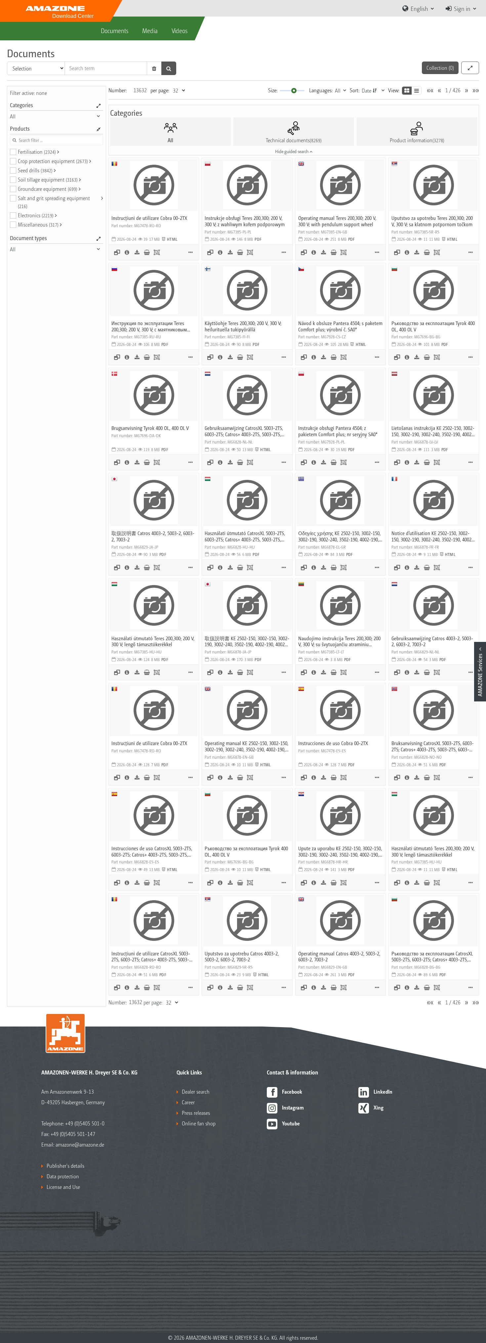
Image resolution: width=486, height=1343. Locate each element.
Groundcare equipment (47, 188)
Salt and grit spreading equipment (54, 201)
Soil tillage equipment (48, 179)
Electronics (36, 215)
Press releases (196, 1112)
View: (393, 90)
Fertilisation (37, 151)
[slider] (294, 90)
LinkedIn (383, 1091)
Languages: (321, 90)
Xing (379, 1107)
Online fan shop (199, 1123)
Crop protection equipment (53, 160)
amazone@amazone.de (80, 1144)
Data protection (63, 1176)
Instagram (293, 1107)
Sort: (354, 90)
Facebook (292, 1091)
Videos (179, 30)
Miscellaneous (38, 224)
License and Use (63, 1186)
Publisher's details (65, 1165)
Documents (114, 30)
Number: (117, 90)
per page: (159, 90)
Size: (272, 90)
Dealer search (196, 1091)
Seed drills (35, 170)
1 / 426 (453, 90)
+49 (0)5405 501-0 (84, 1123)
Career (188, 1102)
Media (150, 30)
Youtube (291, 1123)
